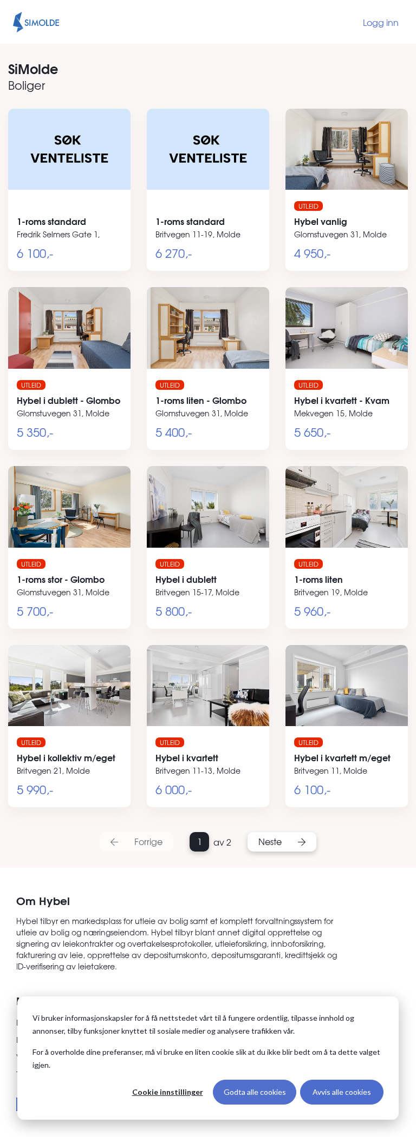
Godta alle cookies (255, 1091)
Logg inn (381, 22)
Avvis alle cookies (342, 1091)
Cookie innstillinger (167, 1091)
